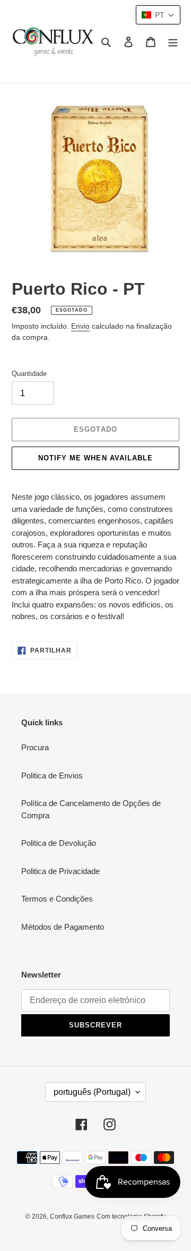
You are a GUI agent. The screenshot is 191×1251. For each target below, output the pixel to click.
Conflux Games (72, 1216)
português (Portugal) (92, 1091)
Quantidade (29, 374)
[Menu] (173, 41)
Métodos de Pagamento (62, 926)
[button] (158, 15)
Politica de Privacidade (60, 871)
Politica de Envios (52, 775)
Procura (35, 747)
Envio (80, 326)
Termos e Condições (57, 898)
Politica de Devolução (58, 842)
